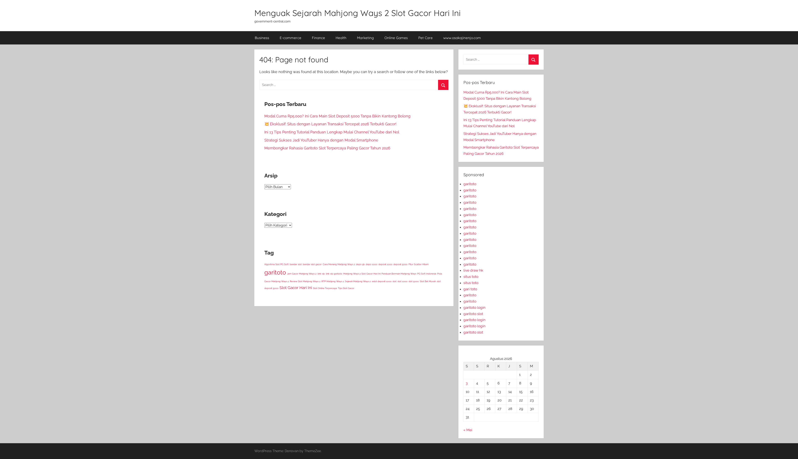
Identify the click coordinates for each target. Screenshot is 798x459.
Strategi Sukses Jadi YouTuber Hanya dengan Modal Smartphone (321, 140)
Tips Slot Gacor (346, 288)
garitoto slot (473, 314)
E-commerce (290, 38)
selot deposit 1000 (382, 281)
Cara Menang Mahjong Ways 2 (339, 264)
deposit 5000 (400, 264)
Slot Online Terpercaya (325, 288)
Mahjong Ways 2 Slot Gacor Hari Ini (362, 273)
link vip (321, 273)
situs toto (470, 276)
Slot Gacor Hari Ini (296, 287)
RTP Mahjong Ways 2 (332, 281)
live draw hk (473, 270)
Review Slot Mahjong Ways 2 (305, 281)
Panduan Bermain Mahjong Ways (399, 273)
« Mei (467, 430)
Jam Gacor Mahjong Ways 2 (301, 273)
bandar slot (296, 264)
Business (262, 38)
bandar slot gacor (312, 264)
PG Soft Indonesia (426, 273)
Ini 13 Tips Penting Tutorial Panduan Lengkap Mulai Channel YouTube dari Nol (331, 132)
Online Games (396, 38)
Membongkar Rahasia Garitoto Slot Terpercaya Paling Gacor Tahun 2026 (327, 148)
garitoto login (474, 307)
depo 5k (360, 264)
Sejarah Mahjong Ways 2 (358, 281)
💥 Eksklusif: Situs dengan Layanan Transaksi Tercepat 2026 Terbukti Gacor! (330, 124)
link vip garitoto (334, 273)
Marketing (365, 38)
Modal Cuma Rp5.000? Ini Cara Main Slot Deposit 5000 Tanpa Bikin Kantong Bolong (337, 116)
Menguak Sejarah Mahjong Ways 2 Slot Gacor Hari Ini (357, 13)
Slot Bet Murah (428, 281)
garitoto (275, 272)
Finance (318, 38)
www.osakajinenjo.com (462, 38)
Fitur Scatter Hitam (419, 264)
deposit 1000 (385, 264)
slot (395, 281)
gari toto (470, 289)
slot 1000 (403, 281)
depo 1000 (371, 264)
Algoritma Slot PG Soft (276, 264)
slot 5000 (414, 281)
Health (341, 38)
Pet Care (425, 38)
